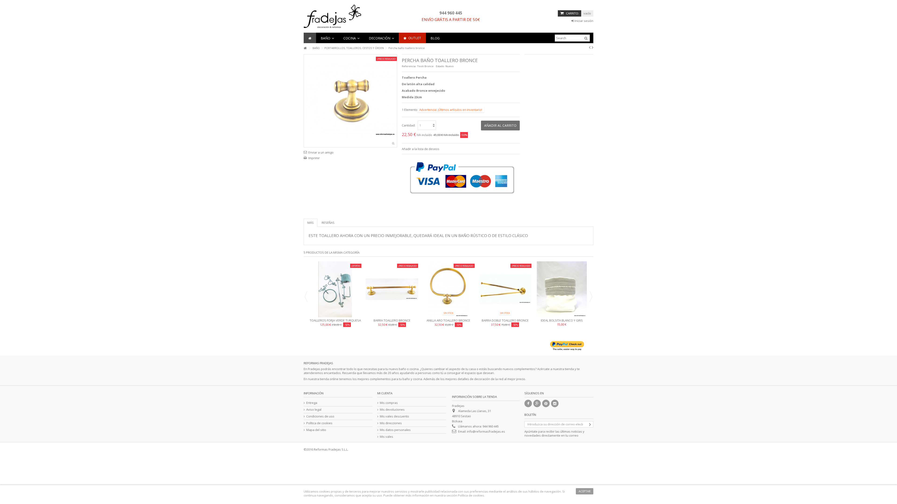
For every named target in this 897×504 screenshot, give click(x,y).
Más (310, 222)
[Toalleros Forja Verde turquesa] (335, 289)
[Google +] (537, 403)
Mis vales (386, 437)
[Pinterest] (546, 403)
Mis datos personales (395, 430)
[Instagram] (555, 403)
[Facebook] (528, 403)
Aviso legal (313, 410)
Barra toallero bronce (392, 320)
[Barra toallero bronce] (392, 289)
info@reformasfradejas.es (486, 431)
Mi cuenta (384, 393)
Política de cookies (319, 423)
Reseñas (328, 222)
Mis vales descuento (394, 416)
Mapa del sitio (316, 430)
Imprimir (314, 158)
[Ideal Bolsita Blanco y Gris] (562, 289)
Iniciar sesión (583, 21)
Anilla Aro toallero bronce (448, 320)
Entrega (311, 403)
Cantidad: (408, 125)
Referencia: (409, 66)
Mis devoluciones (392, 410)
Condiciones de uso (320, 416)
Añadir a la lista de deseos (420, 149)
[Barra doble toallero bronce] (505, 289)
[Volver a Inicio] (305, 48)
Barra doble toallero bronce (505, 320)
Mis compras (389, 403)
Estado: (440, 66)
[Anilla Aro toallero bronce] (448, 289)
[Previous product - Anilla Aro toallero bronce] (590, 47)
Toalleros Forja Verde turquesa (335, 320)
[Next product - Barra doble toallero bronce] (592, 47)
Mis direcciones (391, 423)
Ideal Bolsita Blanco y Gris (562, 320)
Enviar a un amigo (321, 152)
